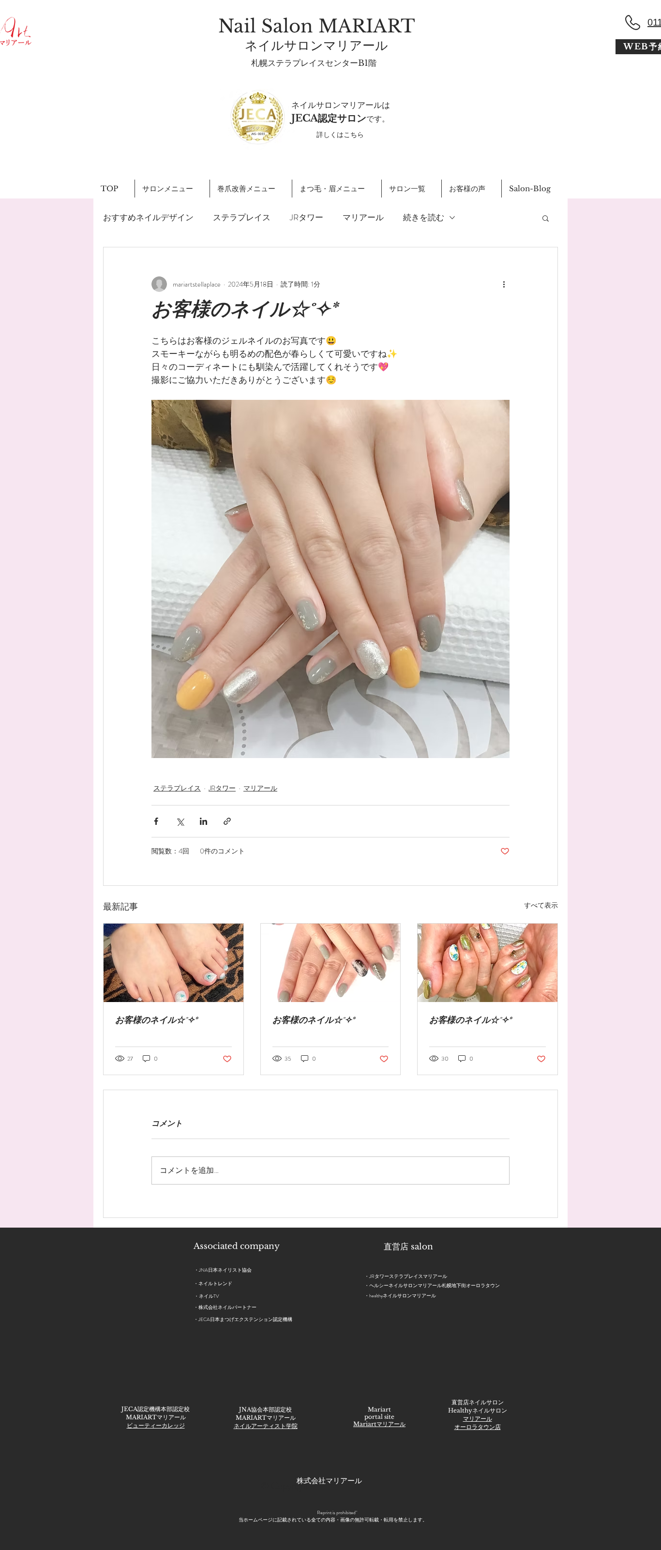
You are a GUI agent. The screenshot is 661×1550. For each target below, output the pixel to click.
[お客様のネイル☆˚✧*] (173, 963)
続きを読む (423, 217)
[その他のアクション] (504, 284)
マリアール (363, 217)
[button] (545, 218)
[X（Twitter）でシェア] (179, 821)
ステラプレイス (241, 217)
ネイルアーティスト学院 (266, 1425)
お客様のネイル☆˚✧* (156, 1021)
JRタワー (306, 217)
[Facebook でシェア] (156, 821)
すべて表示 (541, 905)
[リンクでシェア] (227, 821)
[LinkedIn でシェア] (203, 821)
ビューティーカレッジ (156, 1425)
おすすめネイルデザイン (148, 217)
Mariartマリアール (379, 1424)
